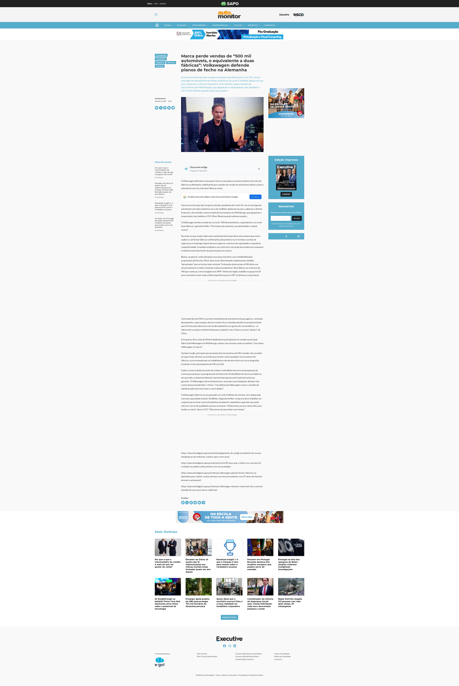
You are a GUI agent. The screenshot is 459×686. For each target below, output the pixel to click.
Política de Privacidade (282, 656)
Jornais (162, 4)
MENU (149, 4)
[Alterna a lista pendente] (172, 25)
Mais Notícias (230, 617)
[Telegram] (203, 502)
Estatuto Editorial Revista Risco (247, 656)
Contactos (278, 659)
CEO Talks (238, 25)
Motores (171, 62)
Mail (156, 4)
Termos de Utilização (282, 654)
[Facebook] (156, 108)
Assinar (286, 194)
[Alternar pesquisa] (156, 14)
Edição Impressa (199, 25)
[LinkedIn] (165, 108)
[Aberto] (157, 25)
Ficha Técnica (202, 654)
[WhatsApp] (169, 108)
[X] (161, 108)
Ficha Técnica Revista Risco (207, 656)
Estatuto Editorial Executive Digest (248, 654)
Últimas (167, 25)
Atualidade (181, 25)
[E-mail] (173, 108)
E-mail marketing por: (162, 654)
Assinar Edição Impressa (244, 659)
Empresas (160, 62)
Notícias (159, 66)
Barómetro (253, 25)
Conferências (269, 25)
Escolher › (255, 197)
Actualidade (161, 55)
